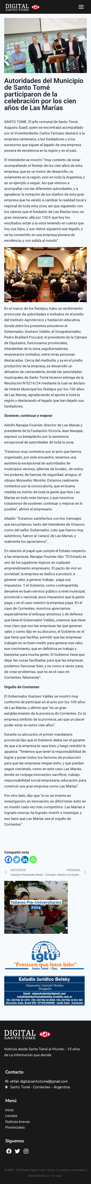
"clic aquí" (56, 1175)
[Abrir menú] (81, 7)
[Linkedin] (25, 859)
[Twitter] (16, 859)
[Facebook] (8, 859)
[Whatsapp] (33, 859)
